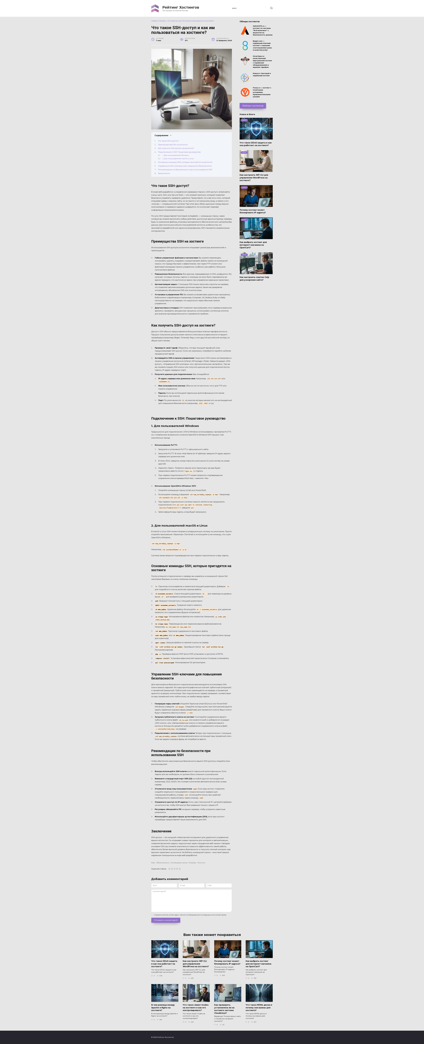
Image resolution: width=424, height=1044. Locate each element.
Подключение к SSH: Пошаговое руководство (179, 152)
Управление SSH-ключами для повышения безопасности (185, 166)
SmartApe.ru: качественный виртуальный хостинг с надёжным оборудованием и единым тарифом (262, 61)
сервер (193, 863)
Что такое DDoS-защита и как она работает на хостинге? (256, 143)
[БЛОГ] (256, 138)
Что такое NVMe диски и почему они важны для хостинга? (259, 1007)
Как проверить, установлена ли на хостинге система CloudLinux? (224, 1009)
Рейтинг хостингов (252, 105)
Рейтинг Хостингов (180, 7)
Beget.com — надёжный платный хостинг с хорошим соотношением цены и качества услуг (262, 45)
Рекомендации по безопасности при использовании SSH (185, 170)
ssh (153, 863)
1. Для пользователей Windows (176, 155)
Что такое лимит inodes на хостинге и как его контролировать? (195, 1007)
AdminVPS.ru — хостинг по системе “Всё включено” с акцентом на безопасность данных (263, 30)
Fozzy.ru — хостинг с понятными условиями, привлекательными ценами (262, 92)
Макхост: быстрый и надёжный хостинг (262, 75)
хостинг (202, 863)
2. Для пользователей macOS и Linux (178, 159)
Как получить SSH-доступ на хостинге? (176, 148)
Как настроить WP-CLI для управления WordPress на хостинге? (254, 177)
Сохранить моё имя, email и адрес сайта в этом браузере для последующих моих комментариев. (190, 915)
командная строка (179, 863)
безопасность (163, 863)
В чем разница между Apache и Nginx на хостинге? (163, 1007)
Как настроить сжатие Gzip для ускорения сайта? (254, 278)
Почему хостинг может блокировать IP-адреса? (253, 211)
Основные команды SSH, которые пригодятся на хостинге (185, 162)
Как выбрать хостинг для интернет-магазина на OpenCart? (253, 245)
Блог (234, 8)
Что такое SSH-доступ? (168, 141)
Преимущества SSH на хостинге (173, 145)
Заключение (164, 173)
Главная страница (158, 21)
